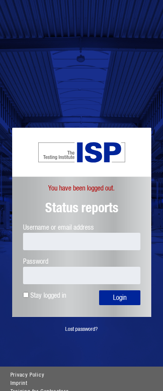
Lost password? (81, 329)
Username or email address (58, 227)
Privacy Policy (27, 375)
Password (35, 261)
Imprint (19, 383)
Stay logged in (48, 295)
